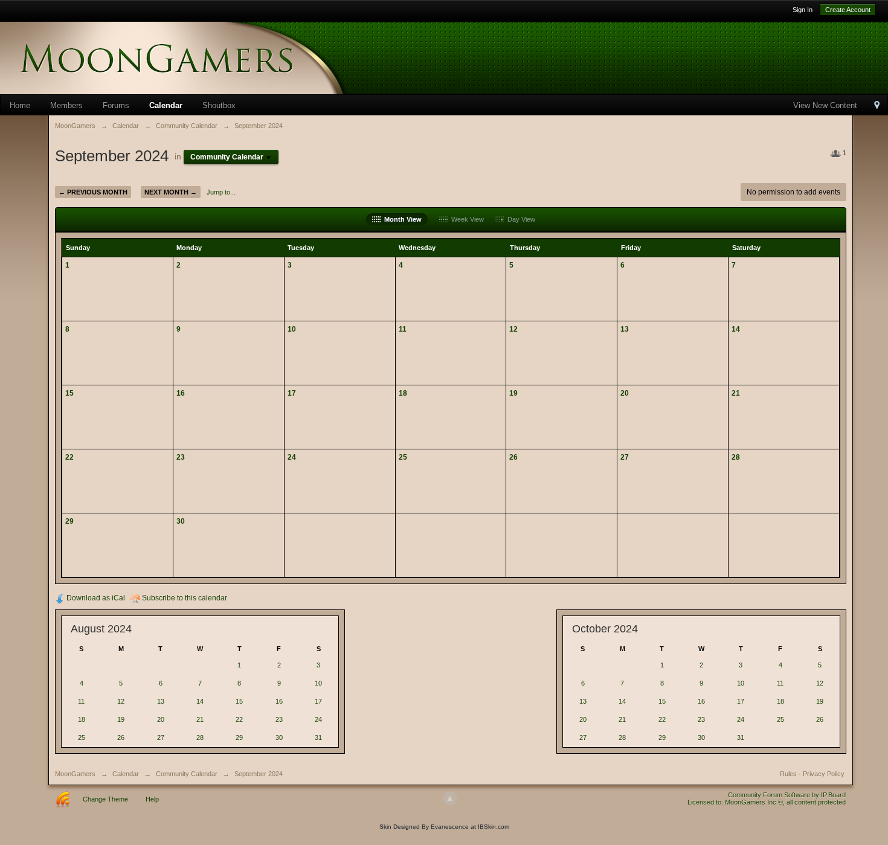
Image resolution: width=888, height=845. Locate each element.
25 (403, 457)
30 (180, 521)
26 (513, 457)
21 (736, 393)
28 (736, 457)
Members (66, 105)
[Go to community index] (193, 57)
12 (513, 329)
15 (69, 393)
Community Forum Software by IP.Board (787, 794)
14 (736, 329)
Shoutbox (219, 105)
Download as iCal (95, 598)
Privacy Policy (824, 773)
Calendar (165, 105)
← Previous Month (93, 192)
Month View (401, 219)
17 (292, 393)
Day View (519, 219)
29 (69, 521)
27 (624, 457)
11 (403, 329)
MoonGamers (75, 773)
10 (292, 329)
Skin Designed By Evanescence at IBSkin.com (444, 826)
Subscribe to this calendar (183, 598)
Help (152, 799)
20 (624, 393)
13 (624, 329)
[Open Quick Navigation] (877, 106)
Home (20, 105)
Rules (788, 773)
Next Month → (170, 192)
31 (318, 737)
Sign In (802, 9)
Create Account (847, 9)
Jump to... (221, 192)
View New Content (825, 105)
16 (180, 393)
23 (180, 457)
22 (69, 457)
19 (513, 393)
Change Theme (105, 799)
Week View (466, 219)
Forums (116, 105)
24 (292, 457)
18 (403, 393)
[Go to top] (450, 798)
